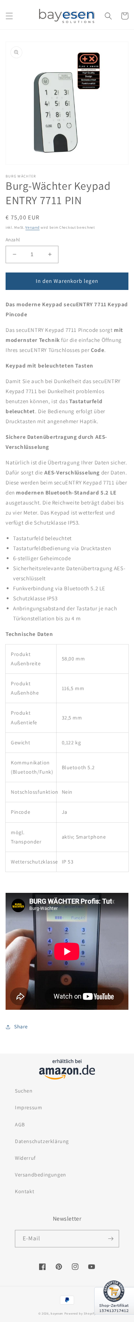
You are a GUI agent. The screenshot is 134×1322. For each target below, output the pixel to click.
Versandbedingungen (40, 1174)
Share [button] (21, 1026)
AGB (20, 1124)
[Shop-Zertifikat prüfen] (114, 1319)
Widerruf (25, 1158)
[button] (9, 16)
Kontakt (24, 1191)
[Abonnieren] (110, 1238)
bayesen (57, 1313)
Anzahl (13, 239)
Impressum (28, 1107)
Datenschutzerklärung (42, 1141)
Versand (32, 227)
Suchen (24, 1090)
